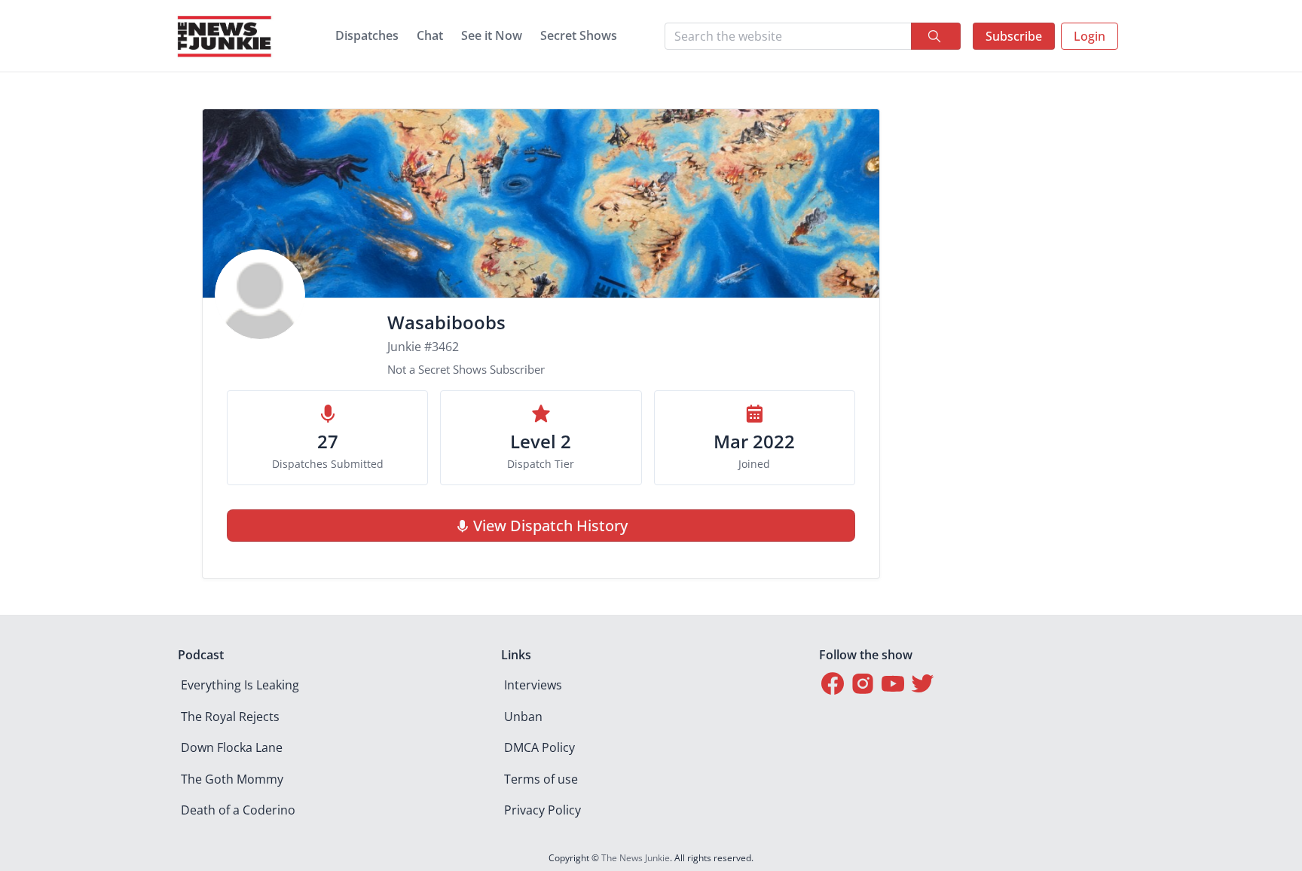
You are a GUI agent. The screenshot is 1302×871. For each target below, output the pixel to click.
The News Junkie (635, 857)
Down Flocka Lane (232, 747)
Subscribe (1014, 36)
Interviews (533, 685)
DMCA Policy (539, 747)
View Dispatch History (550, 525)
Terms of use (541, 779)
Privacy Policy (542, 810)
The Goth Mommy (232, 779)
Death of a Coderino (238, 810)
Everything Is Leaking (240, 685)
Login (1089, 36)
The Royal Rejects (230, 716)
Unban (523, 716)
